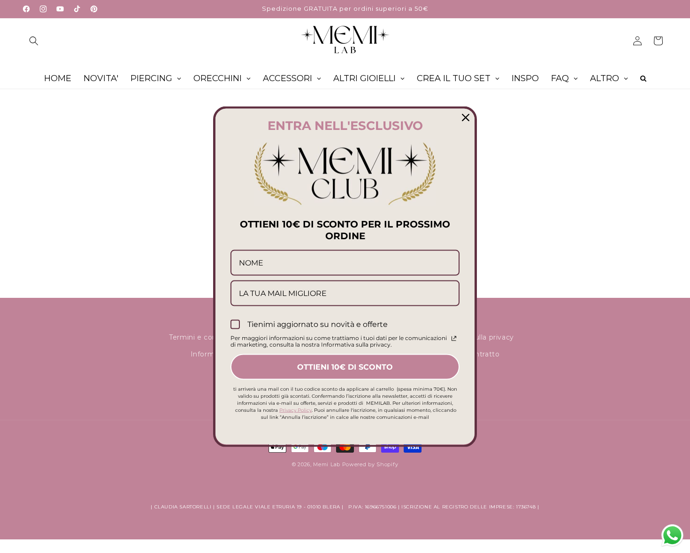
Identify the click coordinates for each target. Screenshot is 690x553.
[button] (33, 40)
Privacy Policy (295, 410)
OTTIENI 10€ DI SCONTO (345, 366)
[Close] (465, 117)
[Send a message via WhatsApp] (672, 535)
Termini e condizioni (204, 337)
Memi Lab (326, 464)
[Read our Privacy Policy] (454, 338)
